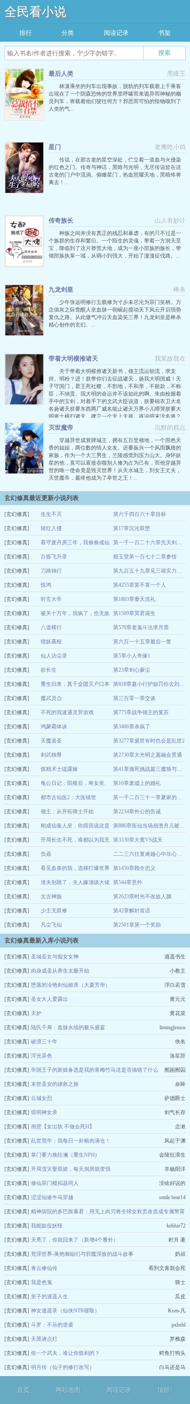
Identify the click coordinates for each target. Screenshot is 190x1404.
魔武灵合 (51, 698)
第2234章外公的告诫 (137, 811)
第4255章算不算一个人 (139, 585)
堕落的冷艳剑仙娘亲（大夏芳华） (70, 985)
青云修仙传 (44, 1268)
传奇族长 (61, 220)
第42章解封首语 (131, 911)
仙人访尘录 (54, 656)
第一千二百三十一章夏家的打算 (150, 797)
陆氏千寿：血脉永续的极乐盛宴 (68, 1027)
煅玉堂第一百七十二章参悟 (145, 557)
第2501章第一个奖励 (137, 925)
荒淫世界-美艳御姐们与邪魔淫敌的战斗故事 (82, 1254)
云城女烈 (41, 1098)
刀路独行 (51, 571)
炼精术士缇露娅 (59, 769)
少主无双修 (54, 911)
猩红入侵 (51, 528)
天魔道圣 (51, 741)
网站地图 (68, 1390)
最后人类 (61, 73)
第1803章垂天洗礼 (134, 599)
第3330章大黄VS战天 (138, 840)
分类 (67, 33)
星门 (55, 147)
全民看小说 (35, 12)
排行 (25, 33)
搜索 (164, 52)
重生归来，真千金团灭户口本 (75, 684)
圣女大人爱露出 (49, 999)
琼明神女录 (44, 1112)
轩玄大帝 (51, 599)
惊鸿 (46, 585)
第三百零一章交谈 (134, 698)
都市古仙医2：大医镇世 (68, 797)
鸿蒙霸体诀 (54, 726)
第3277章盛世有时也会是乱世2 (149, 741)
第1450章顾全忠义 (134, 868)
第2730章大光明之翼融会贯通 (147, 755)
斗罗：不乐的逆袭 (52, 1325)
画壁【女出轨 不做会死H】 (63, 1126)
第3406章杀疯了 (131, 726)
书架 (164, 33)
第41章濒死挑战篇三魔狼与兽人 (150, 769)
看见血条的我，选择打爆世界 (75, 868)
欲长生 (49, 670)
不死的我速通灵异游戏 (67, 712)
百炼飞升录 (54, 557)
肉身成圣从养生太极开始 (60, 971)
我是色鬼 (41, 1282)
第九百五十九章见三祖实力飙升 (150, 571)
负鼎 (46, 854)
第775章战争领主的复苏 (141, 712)
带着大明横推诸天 (73, 358)
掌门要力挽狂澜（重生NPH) (64, 1155)
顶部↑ (165, 1390)
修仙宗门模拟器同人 (55, 1183)
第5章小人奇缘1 (131, 656)
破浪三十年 (44, 1042)
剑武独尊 (51, 755)
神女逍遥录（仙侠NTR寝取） (65, 1311)
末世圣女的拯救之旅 (55, 1084)
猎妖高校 (51, 642)
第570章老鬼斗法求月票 (141, 627)
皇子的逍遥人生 (49, 1296)
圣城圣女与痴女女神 (55, 957)
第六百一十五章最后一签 (142, 642)
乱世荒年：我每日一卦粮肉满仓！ (70, 1141)
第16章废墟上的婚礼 (137, 783)
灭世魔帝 (61, 427)
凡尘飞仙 (51, 925)
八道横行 (51, 627)
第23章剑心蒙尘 (131, 670)
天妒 (36, 1013)
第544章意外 (127, 882)
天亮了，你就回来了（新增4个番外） (74, 1240)
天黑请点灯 (44, 1339)
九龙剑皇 (61, 289)
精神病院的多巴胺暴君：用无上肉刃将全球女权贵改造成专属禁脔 (108, 1211)
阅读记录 (116, 33)
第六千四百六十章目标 (139, 514)
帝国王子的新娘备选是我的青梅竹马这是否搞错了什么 (94, 1070)
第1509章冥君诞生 (134, 613)
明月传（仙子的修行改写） (63, 1367)
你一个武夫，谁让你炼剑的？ (65, 1353)
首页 (23, 1390)
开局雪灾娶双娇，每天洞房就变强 (70, 1169)
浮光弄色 (41, 1056)
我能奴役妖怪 (47, 1226)
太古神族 (51, 896)
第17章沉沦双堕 (131, 528)
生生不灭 (51, 514)
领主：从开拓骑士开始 (67, 811)
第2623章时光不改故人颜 (142, 896)
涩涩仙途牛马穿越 (52, 1197)
